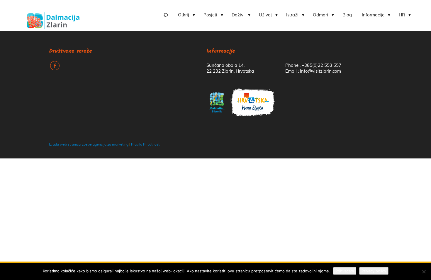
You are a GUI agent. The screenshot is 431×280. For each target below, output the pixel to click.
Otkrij (183, 15)
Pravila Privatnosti (145, 144)
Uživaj (265, 15)
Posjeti (210, 15)
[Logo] (53, 18)
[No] (424, 271)
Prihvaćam (344, 271)
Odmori (320, 15)
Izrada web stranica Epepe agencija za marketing (88, 144)
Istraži (292, 15)
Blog (347, 15)
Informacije (373, 15)
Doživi (238, 15)
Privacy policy (374, 271)
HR (402, 15)
